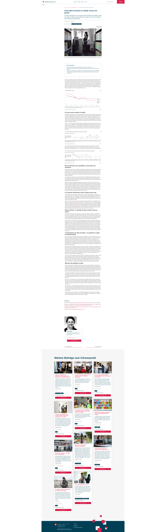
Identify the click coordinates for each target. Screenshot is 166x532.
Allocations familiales (78, 463)
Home (65, 7)
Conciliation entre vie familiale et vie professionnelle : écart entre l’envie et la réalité (83, 411)
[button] (97, 27)
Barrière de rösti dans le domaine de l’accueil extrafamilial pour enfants (102, 413)
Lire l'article (62, 397)
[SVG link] (48, 2)
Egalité (96, 464)
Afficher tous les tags (60, 395)
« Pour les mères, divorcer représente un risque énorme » (102, 449)
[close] (157, 3)
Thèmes (79, 1)
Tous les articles (73, 340)
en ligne (75, 204)
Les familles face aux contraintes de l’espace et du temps (62, 490)
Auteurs (82, 1)
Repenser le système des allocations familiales (80, 445)
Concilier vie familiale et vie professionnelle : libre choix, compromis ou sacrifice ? (61, 415)
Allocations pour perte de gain (79, 498)
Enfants (88, 498)
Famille (62, 393)
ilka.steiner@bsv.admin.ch (71, 337)
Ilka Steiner (69, 331)
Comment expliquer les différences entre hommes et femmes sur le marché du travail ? (63, 376)
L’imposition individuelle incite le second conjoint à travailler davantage (82, 376)
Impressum (76, 525)
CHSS (86, 1)
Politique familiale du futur (74, 7)
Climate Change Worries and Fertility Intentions (79, 302)
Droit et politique (77, 386)
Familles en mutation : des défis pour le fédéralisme (62, 454)
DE (111, 1)
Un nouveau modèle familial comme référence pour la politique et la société (103, 376)
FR (112, 1)
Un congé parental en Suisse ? (82, 484)
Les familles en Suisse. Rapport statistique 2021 (75, 309)
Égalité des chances (58, 393)
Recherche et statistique (98, 388)
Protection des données (78, 527)
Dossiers (75, 1)
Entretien (96, 462)
